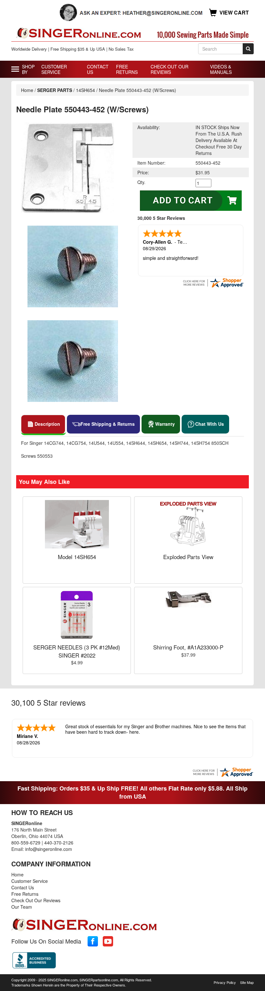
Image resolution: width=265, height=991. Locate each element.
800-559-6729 (25, 842)
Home (27, 90)
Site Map (247, 982)
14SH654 (85, 90)
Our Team (21, 907)
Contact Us (98, 69)
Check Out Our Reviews (169, 69)
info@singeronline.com (48, 849)
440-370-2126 (58, 842)
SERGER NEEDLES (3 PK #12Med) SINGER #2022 (76, 651)
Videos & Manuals (221, 69)
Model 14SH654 (77, 557)
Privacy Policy (225, 982)
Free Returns (127, 69)
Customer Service (54, 69)
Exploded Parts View (188, 557)
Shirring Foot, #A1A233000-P (188, 647)
